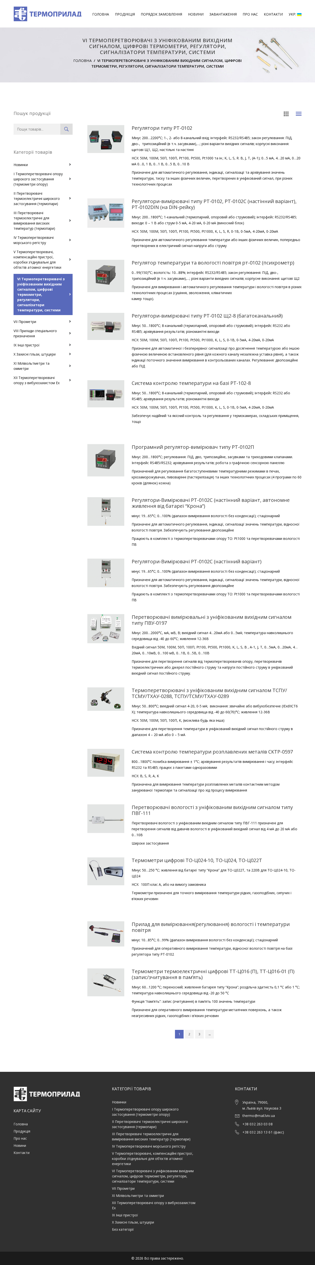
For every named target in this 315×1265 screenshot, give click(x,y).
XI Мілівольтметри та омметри (31, 366)
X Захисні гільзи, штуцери (35, 354)
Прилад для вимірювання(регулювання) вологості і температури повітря (211, 927)
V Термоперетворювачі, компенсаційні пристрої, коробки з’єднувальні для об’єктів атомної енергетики (37, 259)
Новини (196, 14)
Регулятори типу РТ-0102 (162, 128)
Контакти (273, 14)
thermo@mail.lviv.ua (258, 1115)
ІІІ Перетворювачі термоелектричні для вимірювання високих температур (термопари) (34, 220)
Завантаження (223, 14)
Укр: (293, 14)
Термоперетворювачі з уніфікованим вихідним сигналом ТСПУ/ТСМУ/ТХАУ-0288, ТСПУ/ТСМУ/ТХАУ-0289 (209, 693)
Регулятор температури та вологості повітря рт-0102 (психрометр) (213, 262)
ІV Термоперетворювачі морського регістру (34, 240)
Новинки (21, 164)
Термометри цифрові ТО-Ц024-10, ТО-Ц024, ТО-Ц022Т (197, 860)
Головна (100, 14)
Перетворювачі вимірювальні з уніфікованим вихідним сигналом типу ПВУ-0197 (211, 620)
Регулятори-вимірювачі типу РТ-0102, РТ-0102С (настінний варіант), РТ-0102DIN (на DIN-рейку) (214, 204)
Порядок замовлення (161, 14)
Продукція (125, 14)
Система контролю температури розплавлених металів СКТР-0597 (212, 751)
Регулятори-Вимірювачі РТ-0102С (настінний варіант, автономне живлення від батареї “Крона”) (211, 503)
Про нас (250, 14)
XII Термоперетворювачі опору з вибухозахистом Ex (37, 380)
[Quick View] (105, 167)
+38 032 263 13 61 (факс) (263, 1132)
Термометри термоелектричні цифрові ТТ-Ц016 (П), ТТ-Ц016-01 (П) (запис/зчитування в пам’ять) (213, 974)
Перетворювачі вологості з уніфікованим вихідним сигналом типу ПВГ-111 (212, 810)
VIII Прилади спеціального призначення (35, 333)
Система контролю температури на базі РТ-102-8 (191, 383)
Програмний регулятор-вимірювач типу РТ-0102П (193, 447)
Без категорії (123, 1229)
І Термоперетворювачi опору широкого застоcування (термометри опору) (38, 179)
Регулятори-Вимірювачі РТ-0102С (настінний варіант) (197, 561)
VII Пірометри (25, 321)
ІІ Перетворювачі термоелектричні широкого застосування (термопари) (37, 198)
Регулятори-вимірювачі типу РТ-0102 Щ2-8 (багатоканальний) (207, 315)
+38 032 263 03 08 (257, 1124)
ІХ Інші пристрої (27, 345)
